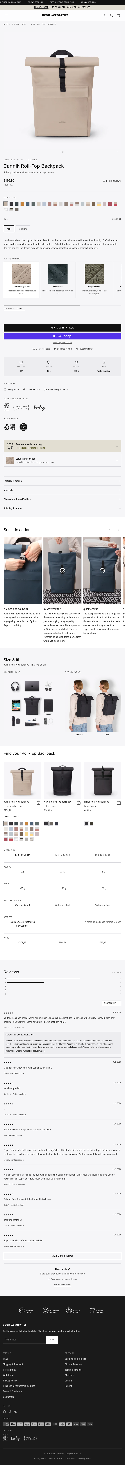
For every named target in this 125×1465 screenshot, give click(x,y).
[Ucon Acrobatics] (55, 15)
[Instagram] (4, 1412)
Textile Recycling (73, 1369)
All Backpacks (19, 24)
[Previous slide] (110, 529)
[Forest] (17, 204)
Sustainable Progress (75, 1358)
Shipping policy (84, 1459)
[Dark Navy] (21, 824)
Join (52, 1340)
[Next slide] (118, 529)
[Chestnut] (93, 204)
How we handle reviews (62, 1284)
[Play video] (23, 570)
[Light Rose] (104, 204)
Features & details (13, 481)
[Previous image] (7, 152)
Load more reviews (62, 1256)
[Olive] (91, 824)
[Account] (111, 15)
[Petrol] (28, 204)
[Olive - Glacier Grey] (11, 209)
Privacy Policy (10, 1380)
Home (5, 24)
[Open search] (104, 15)
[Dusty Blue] (82, 204)
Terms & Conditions (12, 1391)
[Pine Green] (33, 204)
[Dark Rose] (50, 204)
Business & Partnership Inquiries (19, 1386)
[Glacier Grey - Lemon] (99, 204)
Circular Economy (73, 1364)
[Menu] (6, 15)
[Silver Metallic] (6, 209)
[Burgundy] (110, 204)
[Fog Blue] (44, 204)
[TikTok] (10, 1412)
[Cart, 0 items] (118, 15)
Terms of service (55, 1459)
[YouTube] (15, 1412)
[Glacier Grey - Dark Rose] (72, 204)
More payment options (62, 342)
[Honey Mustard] (22, 204)
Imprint (68, 1386)
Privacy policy (40, 1459)
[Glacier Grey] (61, 204)
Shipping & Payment (13, 1364)
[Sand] (6, 204)
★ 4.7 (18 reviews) (112, 180)
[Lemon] (26, 834)
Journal (68, 1380)
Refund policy (69, 1459)
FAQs (5, 1358)
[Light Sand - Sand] (88, 204)
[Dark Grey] (17, 209)
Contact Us (8, 1396)
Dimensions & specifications (17, 499)
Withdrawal (8, 1375)
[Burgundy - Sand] (115, 204)
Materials (8, 490)
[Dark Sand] (66, 204)
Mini (9, 228)
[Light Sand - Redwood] (55, 204)
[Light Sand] (39, 204)
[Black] (11, 204)
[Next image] (118, 152)
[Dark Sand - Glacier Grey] (77, 204)
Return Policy (9, 1369)
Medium (23, 228)
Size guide (116, 219)
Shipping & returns (13, 508)
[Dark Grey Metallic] (32, 839)
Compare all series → (14, 309)
